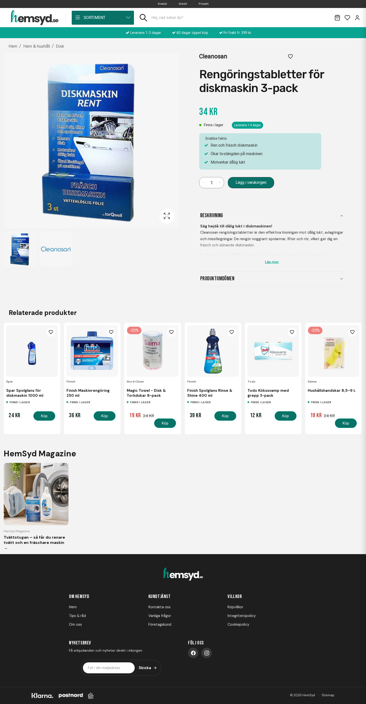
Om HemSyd (79, 597)
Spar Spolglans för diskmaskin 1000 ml (24, 393)
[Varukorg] (337, 18)
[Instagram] (206, 653)
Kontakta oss (159, 607)
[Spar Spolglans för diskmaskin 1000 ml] (32, 351)
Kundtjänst (159, 597)
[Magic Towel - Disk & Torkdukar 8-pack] (152, 351)
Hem (73, 607)
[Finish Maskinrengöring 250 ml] (92, 351)
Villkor (235, 597)
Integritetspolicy (242, 615)
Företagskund (159, 624)
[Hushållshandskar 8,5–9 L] (333, 351)
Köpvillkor (235, 607)
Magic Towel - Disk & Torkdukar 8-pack (146, 393)
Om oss (75, 624)
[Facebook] (193, 653)
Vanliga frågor (159, 615)
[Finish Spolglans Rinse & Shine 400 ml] (213, 351)
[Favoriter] (347, 18)
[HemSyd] (183, 574)
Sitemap (328, 695)
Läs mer (272, 262)
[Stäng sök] (324, 17)
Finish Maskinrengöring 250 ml (88, 393)
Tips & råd (77, 615)
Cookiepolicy (238, 624)
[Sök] (143, 17)
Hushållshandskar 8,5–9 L (332, 390)
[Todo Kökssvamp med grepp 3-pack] (273, 351)
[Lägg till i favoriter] (290, 56)
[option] (20, 249)
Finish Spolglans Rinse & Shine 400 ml (209, 393)
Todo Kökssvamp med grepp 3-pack (268, 393)
